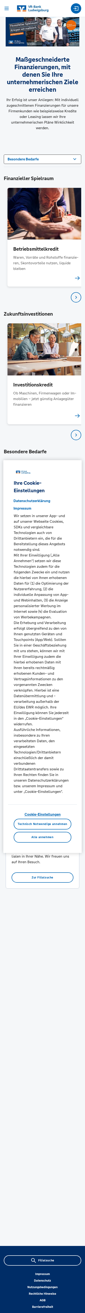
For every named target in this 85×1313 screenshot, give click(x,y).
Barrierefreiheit (42, 1307)
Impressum (42, 1274)
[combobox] (42, 159)
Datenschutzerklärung (31, 501)
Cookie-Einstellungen (43, 814)
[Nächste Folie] (76, 297)
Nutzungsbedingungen (42, 1287)
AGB (43, 1300)
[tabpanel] (42, 237)
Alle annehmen (42, 837)
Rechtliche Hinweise (42, 1294)
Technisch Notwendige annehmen (42, 824)
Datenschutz (42, 1281)
